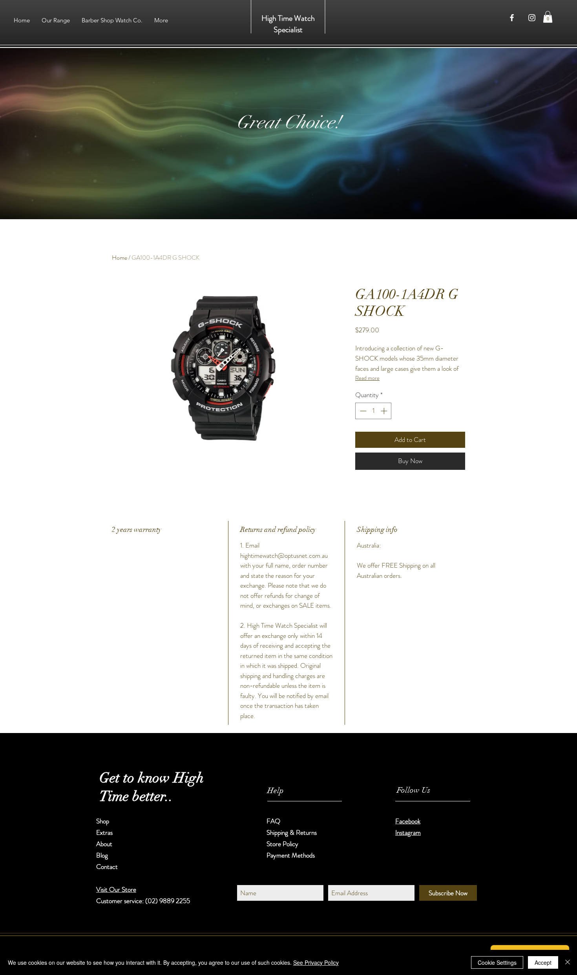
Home (119, 257)
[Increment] (385, 411)
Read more (367, 378)
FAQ (273, 821)
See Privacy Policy (316, 962)
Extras (104, 832)
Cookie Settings (497, 962)
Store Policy (282, 844)
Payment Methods (291, 855)
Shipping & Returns (292, 832)
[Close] (567, 962)
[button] (548, 17)
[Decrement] (362, 411)
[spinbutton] (373, 411)
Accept (543, 962)
